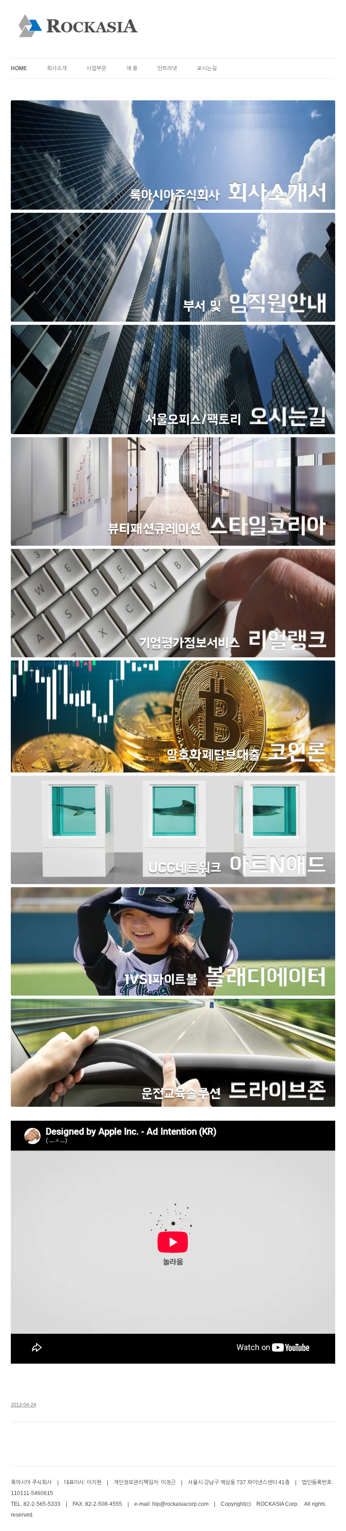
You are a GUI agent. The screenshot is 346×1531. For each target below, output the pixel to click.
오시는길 (207, 68)
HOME (19, 68)
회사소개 (57, 68)
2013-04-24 (23, 1404)
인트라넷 (167, 68)
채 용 (131, 68)
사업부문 (96, 68)
